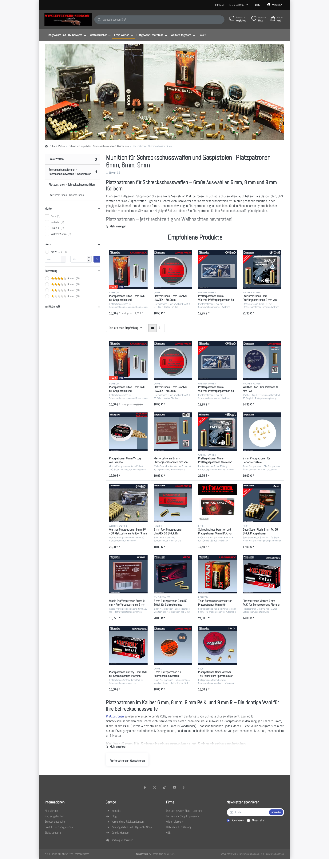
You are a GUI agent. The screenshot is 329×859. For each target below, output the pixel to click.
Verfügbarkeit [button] (52, 306)
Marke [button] (48, 209)
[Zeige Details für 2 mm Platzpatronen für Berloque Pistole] (262, 431)
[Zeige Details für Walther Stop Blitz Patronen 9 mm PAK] (262, 360)
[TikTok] (164, 787)
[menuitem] (66, 35)
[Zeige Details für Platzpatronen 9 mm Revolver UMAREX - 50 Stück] (173, 269)
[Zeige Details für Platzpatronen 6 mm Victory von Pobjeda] (128, 431)
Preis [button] (48, 244)
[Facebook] (145, 787)
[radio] (152, 328)
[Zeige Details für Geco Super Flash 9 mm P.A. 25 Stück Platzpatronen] (262, 503)
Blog (257, 4)
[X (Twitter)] (155, 787)
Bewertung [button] (51, 271)
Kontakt (219, 4)
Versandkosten (82, 854)
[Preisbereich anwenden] (96, 259)
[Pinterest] (184, 787)
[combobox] (159, 19)
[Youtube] (174, 787)
